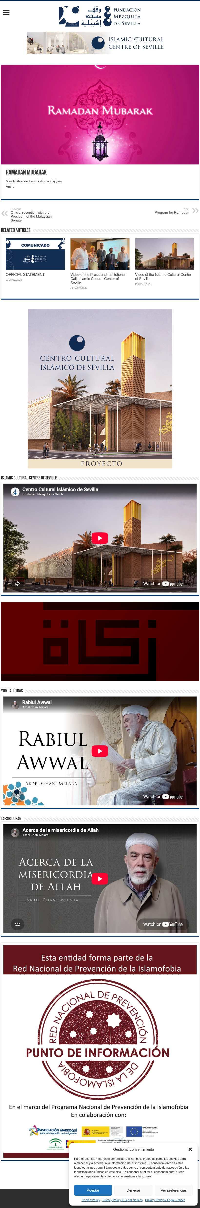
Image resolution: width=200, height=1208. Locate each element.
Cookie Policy (91, 1200)
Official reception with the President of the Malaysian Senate (31, 215)
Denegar (133, 1190)
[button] (190, 1149)
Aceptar (93, 1190)
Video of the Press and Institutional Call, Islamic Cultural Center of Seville (97, 278)
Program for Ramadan (172, 211)
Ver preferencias (174, 1190)
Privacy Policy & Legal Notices (122, 1200)
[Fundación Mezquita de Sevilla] (100, 15)
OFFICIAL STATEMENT (25, 274)
